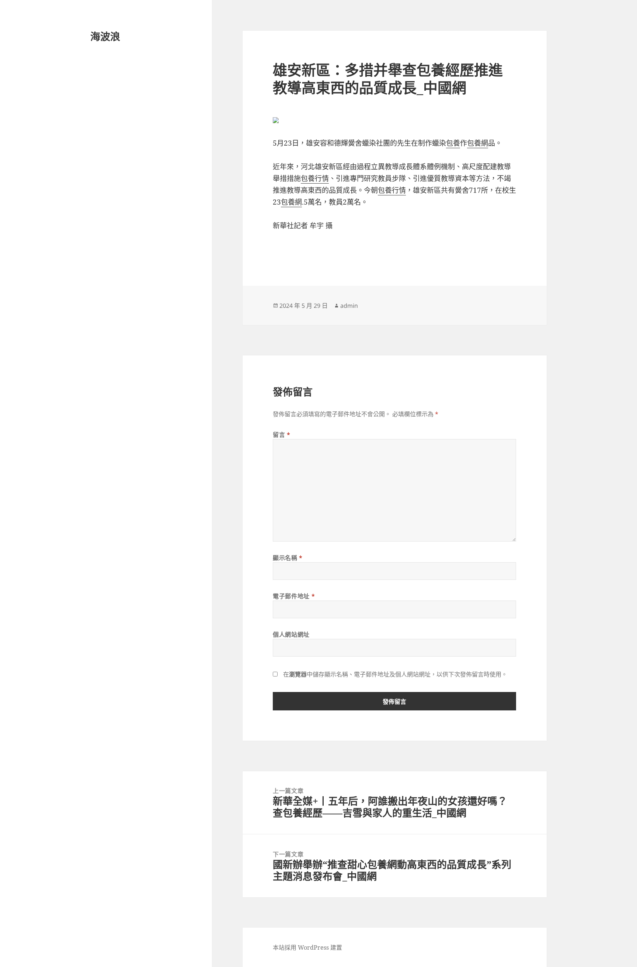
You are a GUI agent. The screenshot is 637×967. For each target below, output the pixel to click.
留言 (281, 435)
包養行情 (315, 178)
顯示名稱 (288, 558)
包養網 (477, 143)
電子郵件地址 (294, 596)
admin (349, 306)
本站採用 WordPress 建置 (307, 947)
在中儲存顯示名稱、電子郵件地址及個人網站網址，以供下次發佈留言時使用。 (395, 674)
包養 (453, 143)
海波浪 (105, 36)
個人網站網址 (291, 634)
